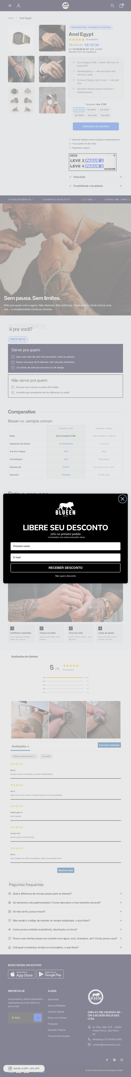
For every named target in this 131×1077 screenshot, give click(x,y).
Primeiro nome (19, 539)
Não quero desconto (65, 576)
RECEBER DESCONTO (66, 567)
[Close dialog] (123, 499)
